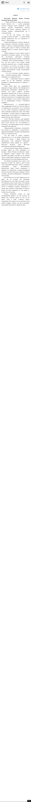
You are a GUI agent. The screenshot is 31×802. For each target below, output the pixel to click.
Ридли (7, 2)
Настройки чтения (24, 8)
